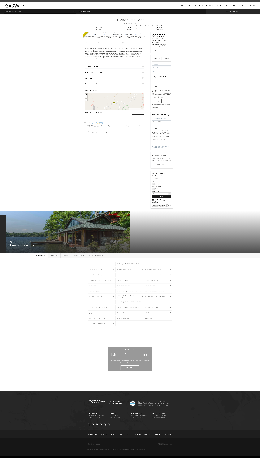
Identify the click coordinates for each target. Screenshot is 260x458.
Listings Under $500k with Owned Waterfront (126, 296)
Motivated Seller (93, 264)
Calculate (161, 196)
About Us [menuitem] (147, 434)
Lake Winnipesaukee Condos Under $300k (128, 307)
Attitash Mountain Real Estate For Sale (99, 307)
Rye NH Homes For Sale (151, 307)
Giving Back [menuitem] (243, 5)
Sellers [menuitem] (204, 5)
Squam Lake (148, 318)
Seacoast (66, 255)
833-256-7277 (246, 1)
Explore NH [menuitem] (104, 434)
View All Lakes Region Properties (98, 323)
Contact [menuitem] (252, 5)
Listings (91, 132)
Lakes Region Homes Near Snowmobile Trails (100, 312)
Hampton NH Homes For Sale (153, 275)
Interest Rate (155, 191)
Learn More (161, 165)
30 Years (162, 176)
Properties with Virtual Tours (153, 269)
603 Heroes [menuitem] (157, 434)
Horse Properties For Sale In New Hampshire (101, 280)
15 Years (156, 178)
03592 (109, 132)
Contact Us (155, 48)
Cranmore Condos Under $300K (126, 312)
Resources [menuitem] (233, 5)
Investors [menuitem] (219, 5)
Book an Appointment (232, 12)
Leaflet (130, 109)
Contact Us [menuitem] (168, 434)
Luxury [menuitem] (211, 5)
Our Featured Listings (151, 264)
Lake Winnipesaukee (122, 280)
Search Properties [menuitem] (186, 5)
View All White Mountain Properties (155, 291)
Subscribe (161, 143)
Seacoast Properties (94, 291)
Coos (99, 132)
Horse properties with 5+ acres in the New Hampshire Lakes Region (129, 301)
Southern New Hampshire (96, 255)
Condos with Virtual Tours (96, 269)
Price (153, 182)
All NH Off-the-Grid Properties (97, 275)
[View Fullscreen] (86, 100)
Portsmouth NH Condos (151, 280)
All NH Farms (120, 275)
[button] (74, 11)
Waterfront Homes (150, 285)
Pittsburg (104, 132)
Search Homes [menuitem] (92, 434)
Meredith (147, 302)
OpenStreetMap (136, 109)
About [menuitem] (225, 5)
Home (86, 132)
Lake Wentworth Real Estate (96, 296)
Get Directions (138, 116)
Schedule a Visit (166, 59)
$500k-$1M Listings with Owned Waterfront (129, 291)
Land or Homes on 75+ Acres (97, 318)
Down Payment (156, 186)
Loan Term (155, 176)
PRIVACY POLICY (142, 449)
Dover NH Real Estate (123, 318)
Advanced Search (85, 12)
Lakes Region (54, 255)
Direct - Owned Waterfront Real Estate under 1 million (128, 264)
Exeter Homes (93, 285)
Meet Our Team (130, 367)
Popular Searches (40, 255)
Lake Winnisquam (150, 312)
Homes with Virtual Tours (124, 269)
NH (95, 132)
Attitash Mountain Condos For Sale (155, 296)
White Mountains (79, 255)
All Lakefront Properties (123, 285)
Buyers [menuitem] (197, 5)
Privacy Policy (162, 97)
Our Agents (155, 50)
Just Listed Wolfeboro (95, 302)
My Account (252, 1)
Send (156, 101)
